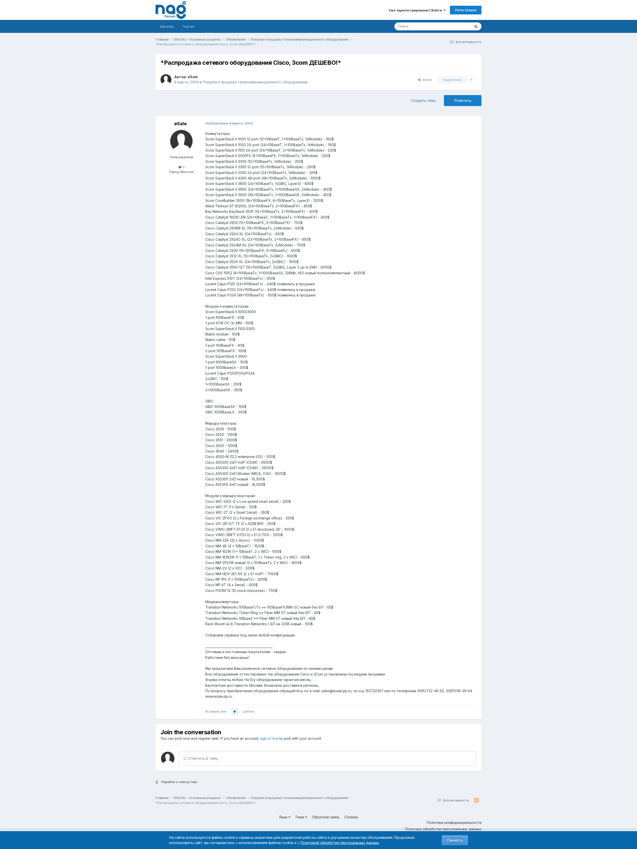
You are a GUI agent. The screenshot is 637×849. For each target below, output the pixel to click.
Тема (300, 817)
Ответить (462, 100)
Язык (283, 817)
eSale (193, 77)
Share (426, 80)
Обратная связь (326, 817)
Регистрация (465, 10)
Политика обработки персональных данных (443, 829)
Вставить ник (215, 711)
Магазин (167, 26)
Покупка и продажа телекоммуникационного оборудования (255, 82)
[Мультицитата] (234, 711)
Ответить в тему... (203, 758)
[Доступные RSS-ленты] (476, 800)
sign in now (269, 738)
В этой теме (455, 26)
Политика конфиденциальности (454, 822)
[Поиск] (476, 26)
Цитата (248, 711)
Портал (188, 26)
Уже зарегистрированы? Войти (415, 10)
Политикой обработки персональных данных (339, 843)
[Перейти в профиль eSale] (165, 79)
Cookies (351, 817)
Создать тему (423, 100)
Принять (455, 840)
